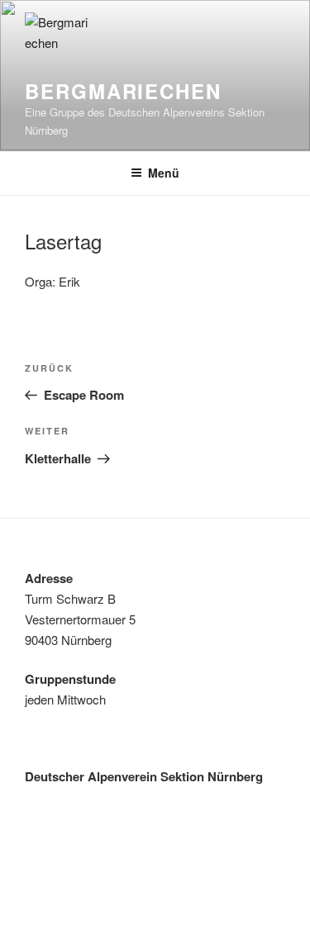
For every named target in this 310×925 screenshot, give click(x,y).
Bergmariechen (123, 91)
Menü (163, 172)
